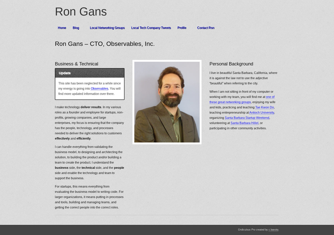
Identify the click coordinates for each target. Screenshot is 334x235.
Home (62, 27)
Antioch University (261, 112)
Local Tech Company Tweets (151, 27)
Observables (99, 88)
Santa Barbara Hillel (244, 123)
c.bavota (273, 229)
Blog (76, 27)
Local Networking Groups (107, 27)
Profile (181, 27)
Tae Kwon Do (264, 107)
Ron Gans (81, 11)
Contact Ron (205, 27)
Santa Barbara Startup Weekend (247, 117)
